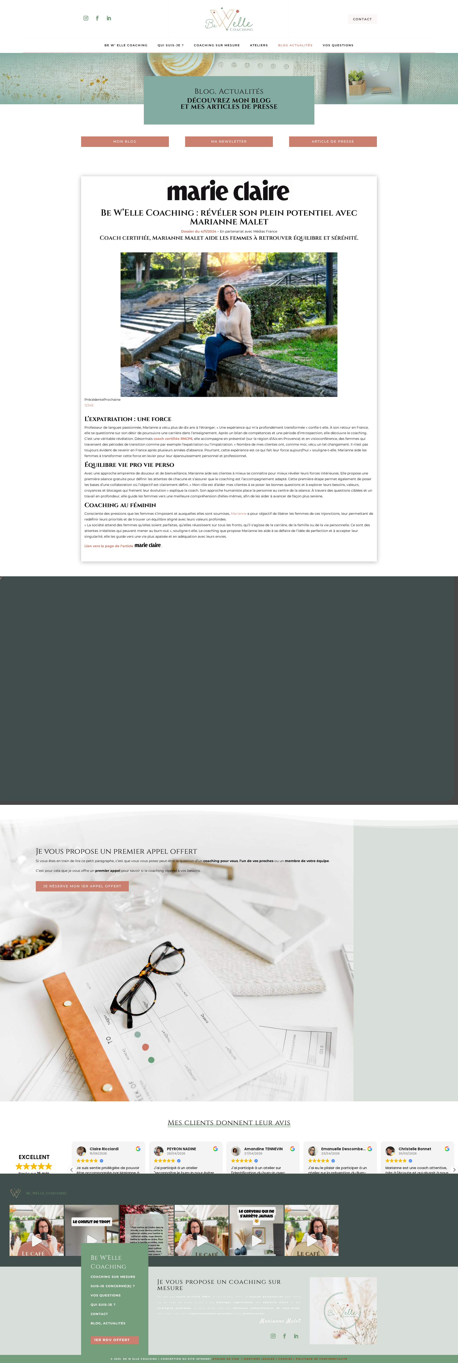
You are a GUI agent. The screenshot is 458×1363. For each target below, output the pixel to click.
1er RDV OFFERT (112, 1340)
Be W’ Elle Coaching (126, 45)
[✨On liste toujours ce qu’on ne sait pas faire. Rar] (422, 1241)
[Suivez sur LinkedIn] (109, 18)
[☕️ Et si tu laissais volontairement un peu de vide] (37, 1241)
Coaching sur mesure (217, 45)
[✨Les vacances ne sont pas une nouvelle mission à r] (202, 1241)
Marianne (238, 513)
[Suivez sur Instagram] (86, 18)
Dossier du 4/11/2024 (198, 231)
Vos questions (338, 45)
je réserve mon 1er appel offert (82, 886)
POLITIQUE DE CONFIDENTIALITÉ (321, 1359)
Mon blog (125, 141)
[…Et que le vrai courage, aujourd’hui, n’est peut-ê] (312, 1241)
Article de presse (333, 141)
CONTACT (362, 19)
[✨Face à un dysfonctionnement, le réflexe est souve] (147, 1241)
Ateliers (259, 45)
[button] (454, 1169)
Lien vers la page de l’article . (123, 546)
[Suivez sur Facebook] (97, 18)
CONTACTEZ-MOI (235, 709)
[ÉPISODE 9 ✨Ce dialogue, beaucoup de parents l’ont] (92, 1241)
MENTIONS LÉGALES (259, 1359)
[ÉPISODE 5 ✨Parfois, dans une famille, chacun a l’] (366, 1241)
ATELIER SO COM (226, 1359)
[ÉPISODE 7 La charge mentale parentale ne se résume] (256, 1241)
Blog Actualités (295, 45)
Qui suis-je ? (171, 45)
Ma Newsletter (229, 141)
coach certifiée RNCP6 (173, 439)
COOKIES (285, 1359)
